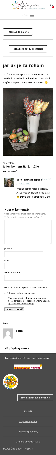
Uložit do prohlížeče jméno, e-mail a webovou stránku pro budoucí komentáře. (25, 290)
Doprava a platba (28, 421)
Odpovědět (46, 179)
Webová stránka (12, 272)
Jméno (8, 248)
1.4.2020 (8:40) (24, 183)
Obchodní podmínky (28, 431)
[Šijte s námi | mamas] (28, 5)
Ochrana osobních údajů (28, 441)
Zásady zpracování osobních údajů (29, 302)
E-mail (8, 260)
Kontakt (28, 411)
